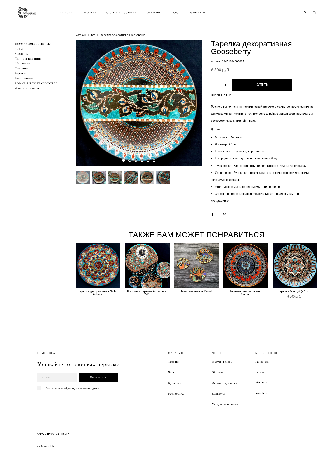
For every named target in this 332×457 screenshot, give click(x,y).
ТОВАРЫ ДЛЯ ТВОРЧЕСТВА (36, 83)
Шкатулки (22, 63)
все (93, 35)
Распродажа (176, 393)
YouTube (261, 393)
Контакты (218, 393)
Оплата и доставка (224, 383)
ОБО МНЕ (89, 12)
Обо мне (217, 372)
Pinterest (261, 382)
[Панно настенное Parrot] (196, 265)
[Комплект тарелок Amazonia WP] (147, 265)
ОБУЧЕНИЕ (154, 12)
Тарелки (173, 361)
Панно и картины (28, 58)
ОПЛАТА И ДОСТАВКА (121, 12)
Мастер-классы (27, 88)
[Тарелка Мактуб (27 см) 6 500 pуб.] (295, 265)
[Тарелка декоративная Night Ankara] (98, 265)
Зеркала (21, 73)
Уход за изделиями (225, 404)
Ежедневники (25, 78)
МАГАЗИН (66, 12)
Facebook (261, 372)
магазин (81, 35)
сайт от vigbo (46, 446)
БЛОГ (176, 12)
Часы (19, 48)
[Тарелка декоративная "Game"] (245, 265)
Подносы (21, 68)
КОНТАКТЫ (198, 12)
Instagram (262, 361)
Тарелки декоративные (33, 43)
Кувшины (22, 53)
